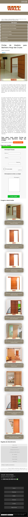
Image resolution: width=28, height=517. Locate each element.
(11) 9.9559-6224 (12, 479)
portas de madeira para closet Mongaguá (14, 413)
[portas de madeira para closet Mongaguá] (14, 402)
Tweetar (4, 52)
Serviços (14, 22)
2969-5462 (5, 479)
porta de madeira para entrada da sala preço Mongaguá (14, 318)
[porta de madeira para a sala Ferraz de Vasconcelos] (14, 354)
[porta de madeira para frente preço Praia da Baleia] (14, 259)
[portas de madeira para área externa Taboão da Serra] (14, 283)
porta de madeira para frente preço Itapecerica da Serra (14, 246)
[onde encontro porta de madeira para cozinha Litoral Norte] (14, 378)
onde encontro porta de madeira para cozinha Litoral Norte (14, 389)
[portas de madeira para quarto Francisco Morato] (14, 211)
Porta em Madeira (4, 40)
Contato (14, 503)
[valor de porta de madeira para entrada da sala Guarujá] (14, 330)
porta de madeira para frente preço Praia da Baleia (14, 270)
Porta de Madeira (4, 37)
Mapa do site (14, 507)
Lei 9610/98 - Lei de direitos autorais (14, 470)
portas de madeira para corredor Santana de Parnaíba (14, 437)
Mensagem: (17, 177)
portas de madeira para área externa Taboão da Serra (14, 294)
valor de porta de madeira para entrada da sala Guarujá (14, 341)
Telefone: (18, 162)
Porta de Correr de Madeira (6, 31)
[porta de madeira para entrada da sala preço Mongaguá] (14, 306)
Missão (14, 495)
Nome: (6, 153)
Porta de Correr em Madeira (6, 34)
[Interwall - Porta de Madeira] (14, 7)
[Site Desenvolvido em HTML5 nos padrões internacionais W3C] (10, 514)
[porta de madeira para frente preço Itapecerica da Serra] (14, 235)
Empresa (14, 492)
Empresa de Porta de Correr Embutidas (8, 28)
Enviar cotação (13, 196)
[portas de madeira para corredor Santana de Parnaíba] (14, 425)
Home (14, 488)
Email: (6, 157)
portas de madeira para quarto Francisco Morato (14, 222)
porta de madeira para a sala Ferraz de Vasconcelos (14, 365)
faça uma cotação (18, 142)
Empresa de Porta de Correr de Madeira (8, 25)
